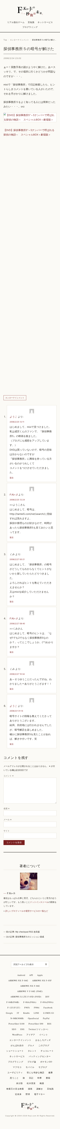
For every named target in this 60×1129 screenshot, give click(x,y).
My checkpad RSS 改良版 (27, 931)
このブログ (43, 1045)
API (31, 975)
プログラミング (30, 27)
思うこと (14, 1077)
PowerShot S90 (36, 1023)
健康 (50, 1072)
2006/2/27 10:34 (17, 674)
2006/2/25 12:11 (17, 422)
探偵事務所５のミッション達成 (29, 936)
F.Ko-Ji (14, 494)
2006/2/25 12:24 (17, 499)
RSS (49, 1023)
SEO (14, 1029)
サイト (6, 830)
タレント (32, 1050)
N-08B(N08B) (17, 1018)
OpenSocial (33, 1018)
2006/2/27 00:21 (17, 559)
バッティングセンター (40, 1056)
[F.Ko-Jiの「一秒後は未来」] (30, 12)
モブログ (42, 1067)
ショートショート (15, 1050)
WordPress (17, 1034)
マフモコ (17, 1067)
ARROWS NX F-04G (18, 980)
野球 (28, 1094)
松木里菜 (31, 1083)
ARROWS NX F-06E (30, 985)
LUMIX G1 (48, 1013)
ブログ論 (31, 1061)
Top (5, 40)
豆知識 (31, 22)
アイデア (30, 1034)
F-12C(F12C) (13, 1007)
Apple (40, 975)
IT (18, 1013)
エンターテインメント (19, 40)
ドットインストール (39, 902)
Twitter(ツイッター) (38, 1029)
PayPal (46, 1018)
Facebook (48, 1007)
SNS (22, 1029)
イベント (43, 1034)
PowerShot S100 (16, 1023)
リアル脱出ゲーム (16, 22)
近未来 (18, 1094)
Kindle (26, 1013)
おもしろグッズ (43, 1040)
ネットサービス (45, 22)
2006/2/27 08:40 (17, 623)
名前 (6, 808)
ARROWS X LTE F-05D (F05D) (25, 996)
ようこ (13, 416)
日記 (31, 1077)
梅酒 (42, 1083)
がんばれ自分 (17, 1045)
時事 (39, 1077)
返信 (11, 478)
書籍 (48, 1077)
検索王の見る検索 (15, 1088)
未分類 (19, 1083)
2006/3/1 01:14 (16, 711)
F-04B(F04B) (12, 1002)
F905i (27, 1007)
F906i (36, 1007)
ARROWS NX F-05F (42, 980)
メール (7, 819)
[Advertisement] (30, 266)
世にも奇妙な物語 (35, 1072)
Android (21, 975)
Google (9, 1013)
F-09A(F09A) (47, 1002)
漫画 (30, 1088)
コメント (8, 775)
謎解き (39, 1088)
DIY (47, 996)
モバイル (30, 1067)
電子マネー (39, 1094)
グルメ (31, 1045)
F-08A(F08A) (29, 1002)
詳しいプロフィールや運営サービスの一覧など (26, 911)
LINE (36, 1013)
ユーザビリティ (15, 1072)
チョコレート (47, 1050)
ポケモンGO (46, 1061)
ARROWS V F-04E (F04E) (30, 991)
